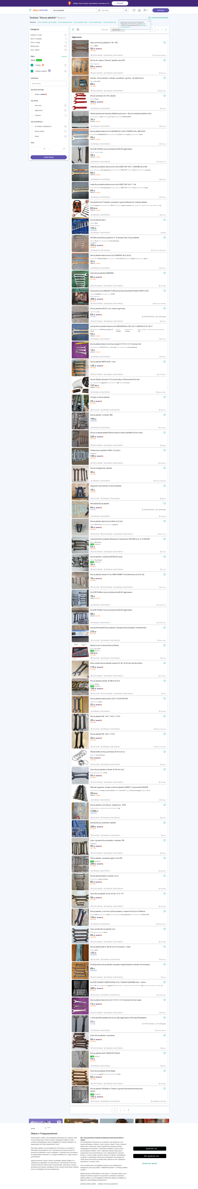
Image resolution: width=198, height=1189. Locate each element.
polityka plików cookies (88, 1184)
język (49, 1127)
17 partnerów (63, 1163)
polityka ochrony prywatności (108, 1184)
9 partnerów (57, 1165)
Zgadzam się (151, 1149)
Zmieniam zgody (149, 1163)
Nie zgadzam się (151, 1156)
